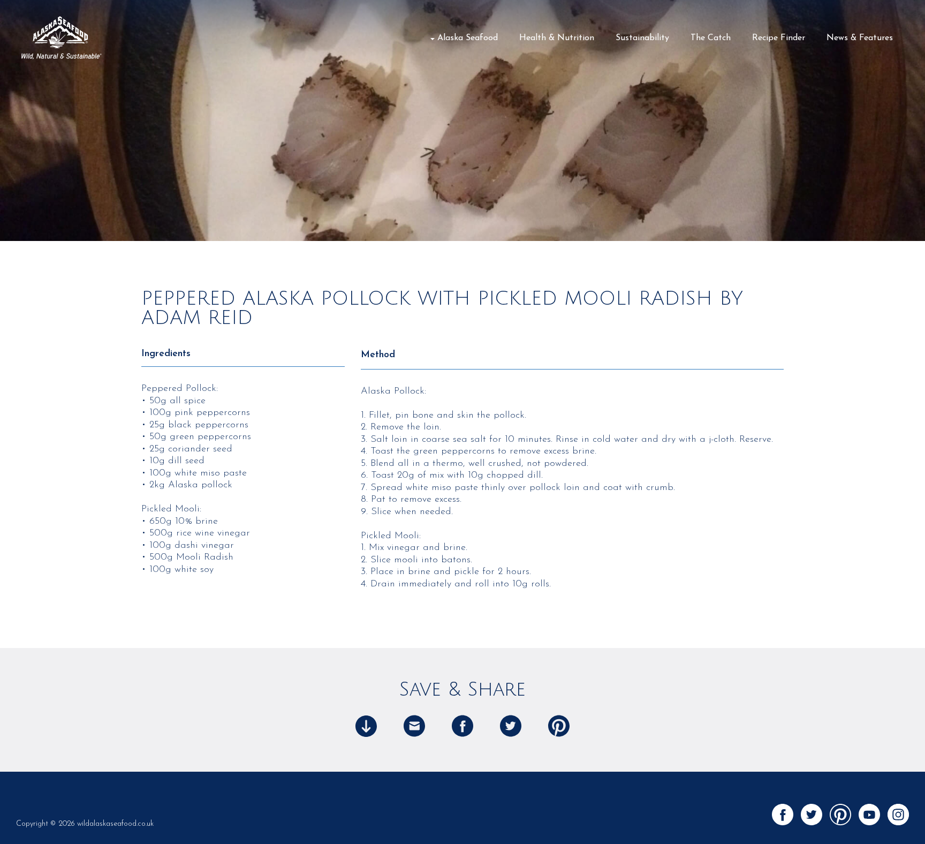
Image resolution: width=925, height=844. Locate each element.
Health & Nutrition (556, 38)
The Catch (711, 38)
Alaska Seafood (467, 38)
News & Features (860, 38)
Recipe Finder (778, 38)
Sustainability (642, 38)
